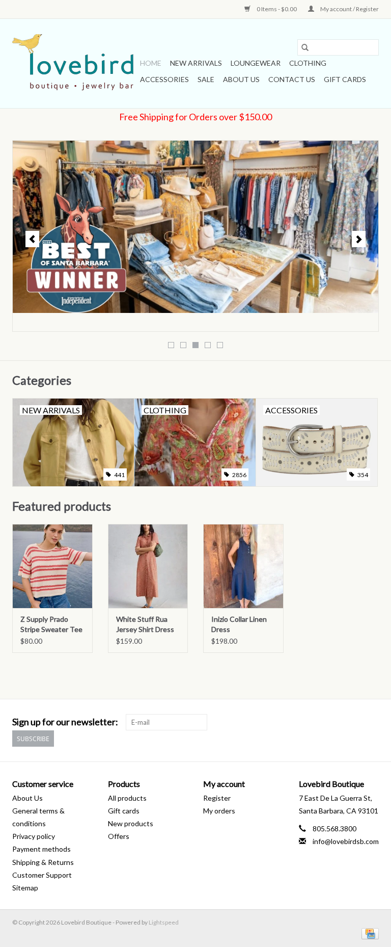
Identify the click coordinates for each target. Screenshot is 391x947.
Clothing (307, 63)
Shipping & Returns (43, 862)
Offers (118, 836)
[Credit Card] (368, 933)
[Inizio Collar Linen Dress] (243, 566)
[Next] (359, 239)
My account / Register (349, 9)
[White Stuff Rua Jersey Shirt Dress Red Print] (148, 566)
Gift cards (345, 79)
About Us (241, 79)
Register (217, 798)
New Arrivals (196, 63)
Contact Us (291, 79)
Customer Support (42, 875)
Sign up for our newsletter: (65, 722)
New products (130, 823)
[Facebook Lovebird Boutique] (353, 722)
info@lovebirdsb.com (346, 841)
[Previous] (32, 239)
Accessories (164, 79)
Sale (206, 79)
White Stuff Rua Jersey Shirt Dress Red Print (145, 625)
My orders (219, 810)
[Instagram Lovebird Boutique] (370, 722)
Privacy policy (33, 836)
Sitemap (25, 887)
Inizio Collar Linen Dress (239, 624)
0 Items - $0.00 (277, 9)
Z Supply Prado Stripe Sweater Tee (51, 624)
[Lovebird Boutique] (74, 63)
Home (150, 63)
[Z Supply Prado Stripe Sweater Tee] (52, 566)
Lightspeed (164, 922)
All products (127, 798)
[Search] (305, 47)
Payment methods (41, 849)
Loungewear (256, 63)
